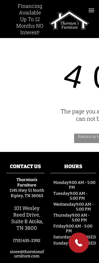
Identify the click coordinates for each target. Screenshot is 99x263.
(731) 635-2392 (26, 240)
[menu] (91, 10)
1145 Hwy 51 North (26, 190)
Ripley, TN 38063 (27, 195)
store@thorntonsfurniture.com (27, 253)
